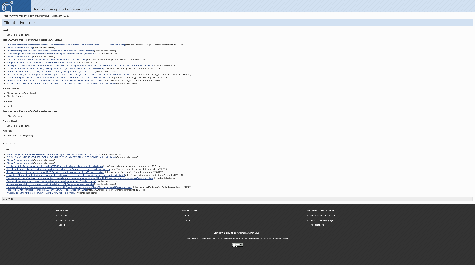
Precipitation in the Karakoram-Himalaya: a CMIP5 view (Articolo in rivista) (40, 62)
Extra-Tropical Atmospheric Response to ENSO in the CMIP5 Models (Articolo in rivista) (46, 59)
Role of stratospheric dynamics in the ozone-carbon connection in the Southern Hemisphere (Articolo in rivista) (58, 77)
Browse (76, 9)
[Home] (15, 6)
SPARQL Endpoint (59, 9)
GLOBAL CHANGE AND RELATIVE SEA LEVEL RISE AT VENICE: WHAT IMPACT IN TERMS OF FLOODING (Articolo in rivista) (61, 83)
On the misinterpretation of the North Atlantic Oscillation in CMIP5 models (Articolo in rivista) (50, 50)
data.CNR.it (39, 9)
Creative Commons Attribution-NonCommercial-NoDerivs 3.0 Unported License (251, 238)
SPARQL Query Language (321, 220)
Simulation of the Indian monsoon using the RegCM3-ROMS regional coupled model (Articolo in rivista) (54, 68)
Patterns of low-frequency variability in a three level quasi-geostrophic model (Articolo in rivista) (51, 71)
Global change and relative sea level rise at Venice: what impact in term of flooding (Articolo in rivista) (53, 53)
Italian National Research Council (246, 232)
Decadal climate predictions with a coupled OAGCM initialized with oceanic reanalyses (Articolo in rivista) (55, 80)
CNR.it (88, 9)
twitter (188, 215)
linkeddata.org (317, 224)
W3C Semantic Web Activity (322, 215)
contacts (189, 220)
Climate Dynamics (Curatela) (19, 47)
